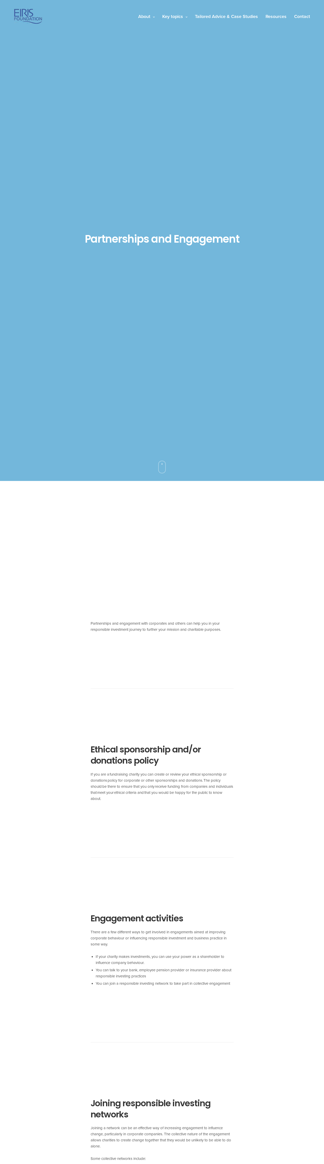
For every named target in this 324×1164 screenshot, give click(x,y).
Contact (302, 16)
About (144, 16)
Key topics (172, 16)
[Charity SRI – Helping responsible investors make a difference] (28, 16)
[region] (66, 1127)
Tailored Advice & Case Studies (226, 16)
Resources (276, 16)
